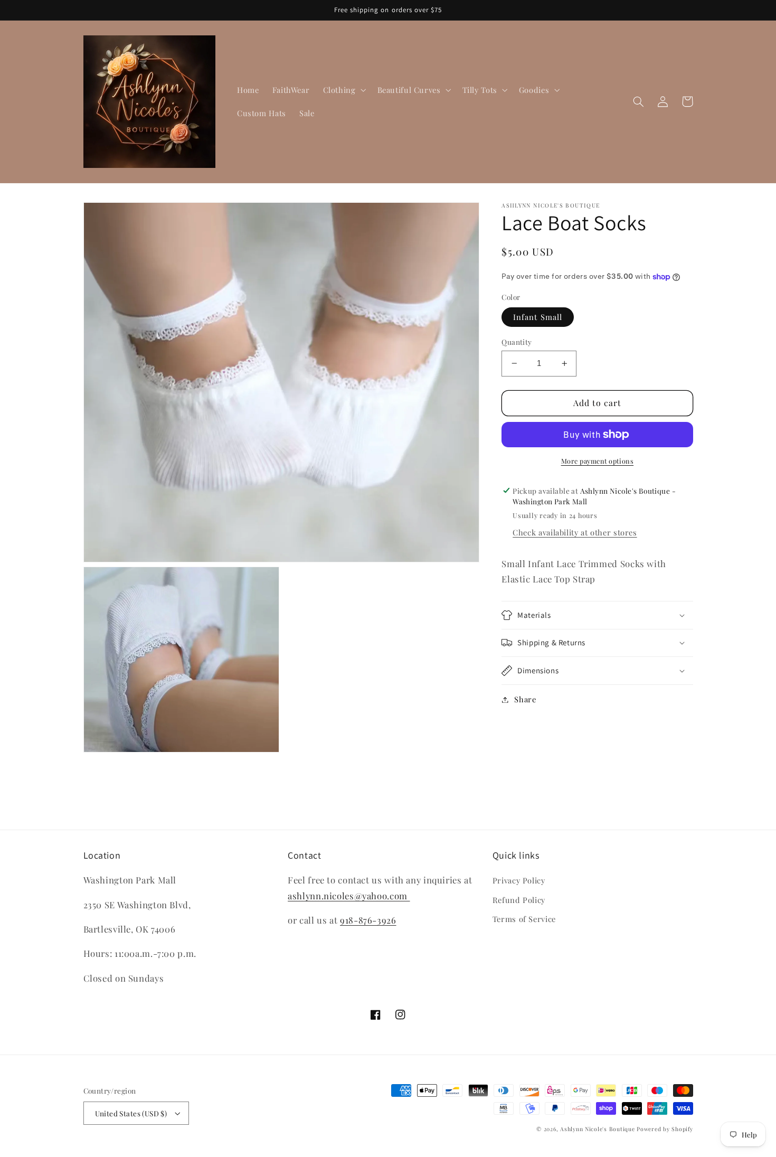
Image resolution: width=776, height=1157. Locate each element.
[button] (343, 89)
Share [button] (525, 699)
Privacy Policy (519, 880)
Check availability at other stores (575, 532)
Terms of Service (524, 919)
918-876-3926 (368, 920)
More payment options (597, 460)
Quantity (516, 341)
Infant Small (537, 317)
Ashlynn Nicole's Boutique (597, 1129)
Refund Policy (519, 900)
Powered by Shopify (665, 1129)
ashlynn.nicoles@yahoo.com (349, 895)
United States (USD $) (131, 1113)
